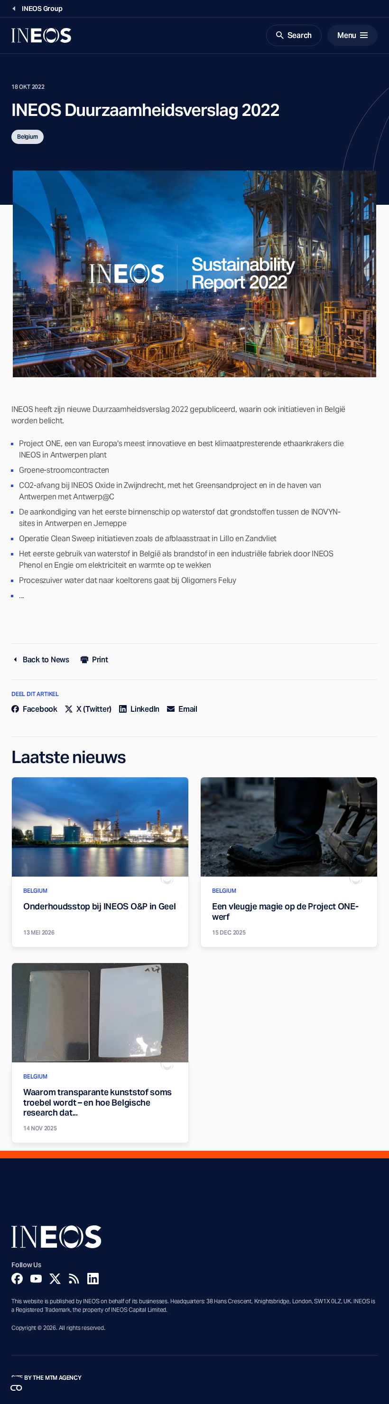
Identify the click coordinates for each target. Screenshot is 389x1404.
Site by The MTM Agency (46, 1378)
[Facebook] (17, 1278)
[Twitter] (55, 1278)
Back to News (46, 659)
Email (187, 709)
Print (100, 659)
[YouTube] (36, 1278)
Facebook (40, 709)
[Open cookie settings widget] (16, 1387)
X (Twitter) (93, 709)
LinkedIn (144, 709)
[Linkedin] (93, 1278)
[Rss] (74, 1278)
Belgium (27, 136)
